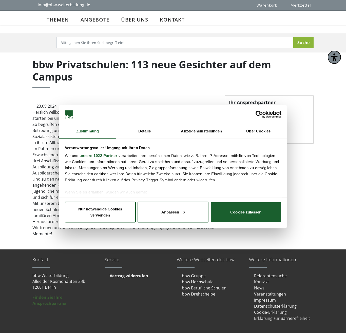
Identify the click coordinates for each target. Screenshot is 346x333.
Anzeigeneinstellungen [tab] (201, 131)
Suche (303, 42)
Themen (58, 19)
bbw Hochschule (198, 282)
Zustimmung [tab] (87, 131)
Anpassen (170, 212)
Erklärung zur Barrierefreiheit (282, 318)
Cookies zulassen (245, 212)
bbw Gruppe (194, 276)
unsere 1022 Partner (99, 155)
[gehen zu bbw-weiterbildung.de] (36, 18)
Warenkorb (267, 5)
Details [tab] (144, 131)
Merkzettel (301, 5)
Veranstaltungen (270, 294)
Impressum (265, 300)
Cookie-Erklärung (270, 312)
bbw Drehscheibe (198, 294)
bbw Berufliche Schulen (204, 288)
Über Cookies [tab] (258, 131)
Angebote (95, 19)
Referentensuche (270, 276)
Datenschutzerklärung (275, 306)
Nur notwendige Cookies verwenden (100, 212)
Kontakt (172, 19)
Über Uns (134, 19)
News (259, 288)
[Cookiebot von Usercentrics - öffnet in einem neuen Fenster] (259, 114)
